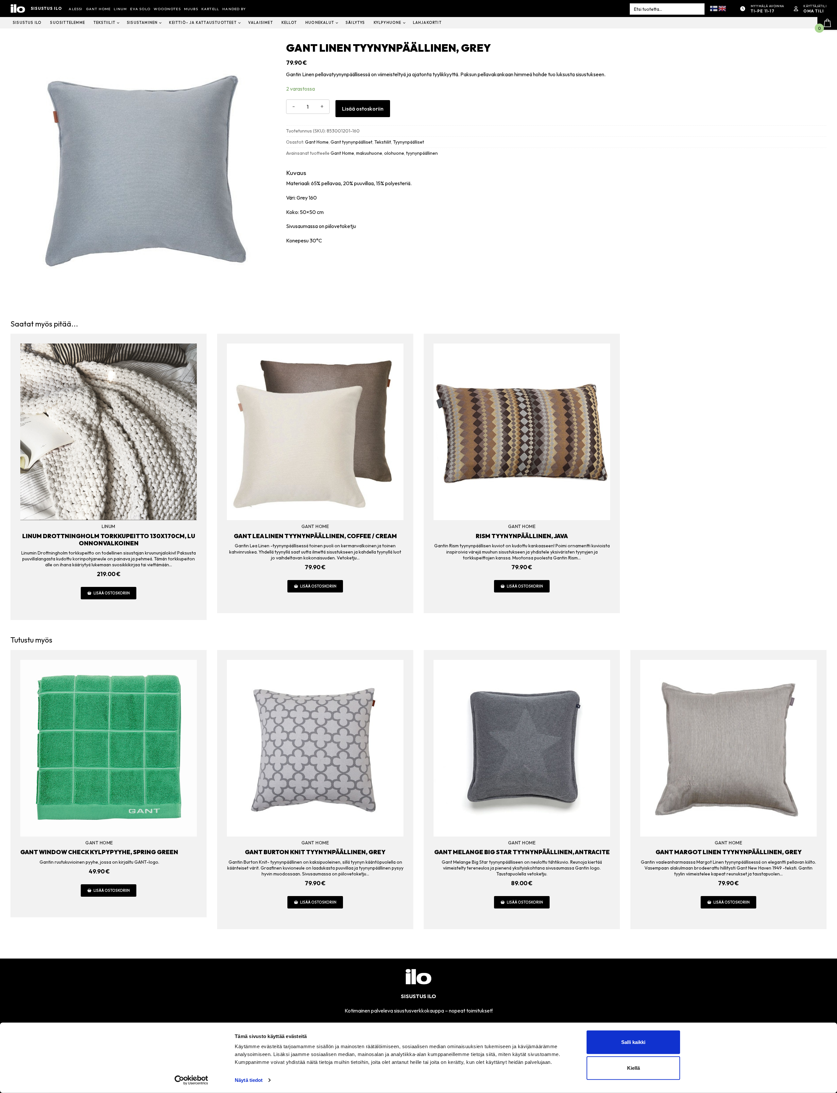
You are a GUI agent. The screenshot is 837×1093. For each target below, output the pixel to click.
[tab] (556, 213)
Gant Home (317, 142)
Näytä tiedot (249, 1080)
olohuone (394, 153)
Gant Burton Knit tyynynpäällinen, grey (315, 852)
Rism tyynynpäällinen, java (522, 536)
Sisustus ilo (46, 8)
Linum (108, 526)
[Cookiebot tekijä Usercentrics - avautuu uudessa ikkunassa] (191, 1080)
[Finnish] (714, 8)
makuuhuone (369, 153)
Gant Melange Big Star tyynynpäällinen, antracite (522, 852)
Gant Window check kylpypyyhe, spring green (99, 852)
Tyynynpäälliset (408, 142)
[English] (722, 8)
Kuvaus (296, 173)
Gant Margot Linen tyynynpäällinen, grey (729, 852)
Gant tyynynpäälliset (351, 142)
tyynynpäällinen (422, 153)
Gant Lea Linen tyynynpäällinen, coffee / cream (315, 536)
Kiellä (633, 1068)
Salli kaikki (633, 1042)
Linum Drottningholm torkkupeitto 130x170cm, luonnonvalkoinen (108, 539)
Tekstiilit (382, 142)
